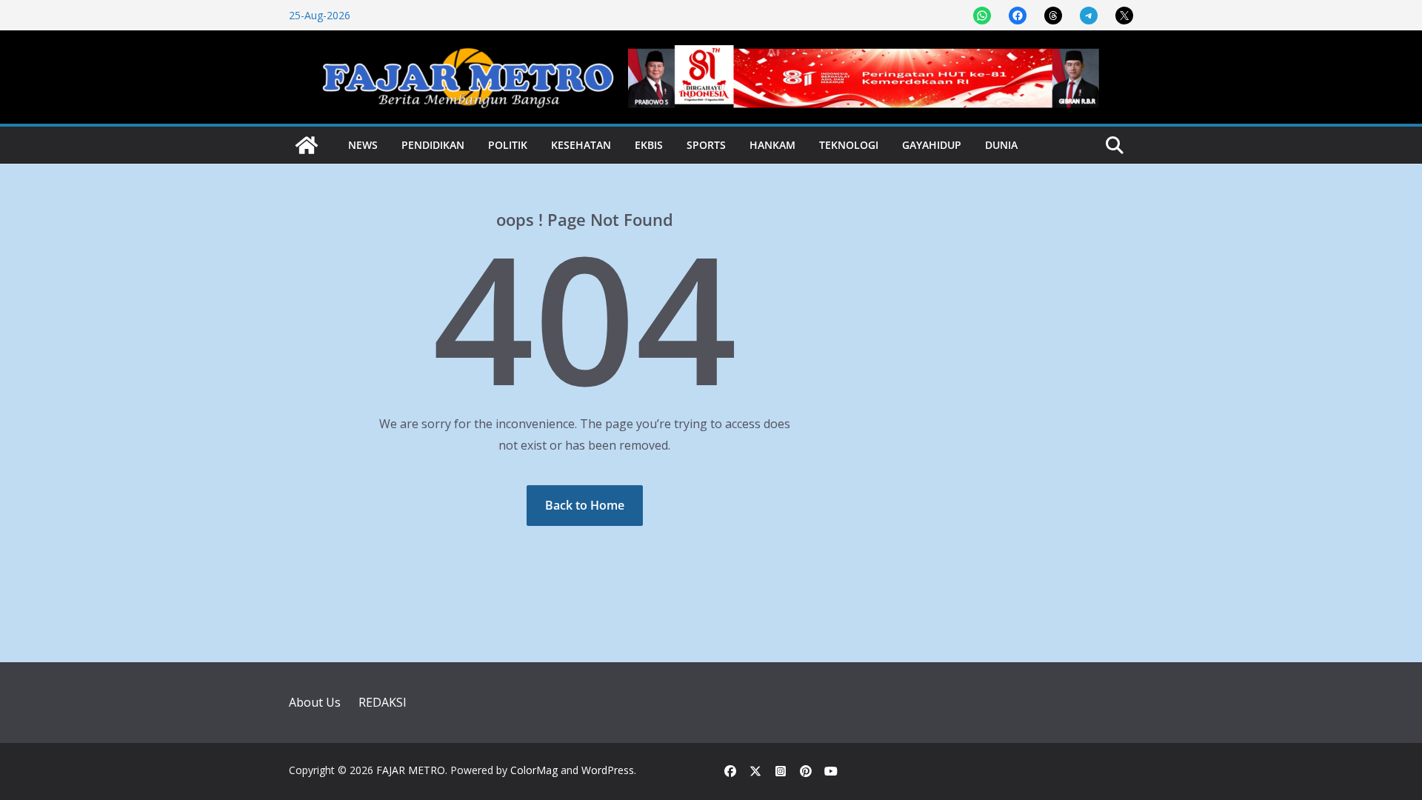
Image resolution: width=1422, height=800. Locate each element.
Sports (706, 145)
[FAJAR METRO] (306, 145)
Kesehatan (581, 145)
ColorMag (534, 770)
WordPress (607, 770)
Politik (507, 145)
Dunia (1001, 145)
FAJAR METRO (410, 770)
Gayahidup (931, 145)
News (363, 145)
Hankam (772, 145)
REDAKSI (382, 702)
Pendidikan (432, 145)
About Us (315, 702)
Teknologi (848, 145)
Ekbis (649, 145)
